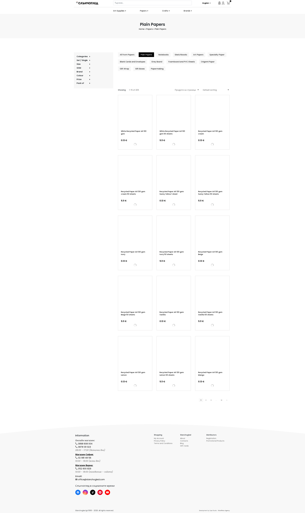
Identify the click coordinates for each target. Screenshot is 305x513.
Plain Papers (146, 54)
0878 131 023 (84, 446)
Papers (143, 10)
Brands (187, 10)
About (182, 438)
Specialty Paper (217, 54)
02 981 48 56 (84, 457)
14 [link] (221, 400)
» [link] (226, 400)
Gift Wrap (124, 68)
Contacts (184, 441)
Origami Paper (208, 61)
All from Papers (127, 54)
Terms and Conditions (163, 443)
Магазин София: (84, 454)
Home (141, 29)
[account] (223, 2)
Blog (182, 443)
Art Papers (198, 54)
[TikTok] (92, 492)
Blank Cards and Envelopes (132, 61)
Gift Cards (184, 446)
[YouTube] (107, 492)
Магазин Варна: (84, 465)
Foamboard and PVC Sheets (181, 61)
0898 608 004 (85, 443)
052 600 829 (84, 468)
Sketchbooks (181, 54)
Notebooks (163, 54)
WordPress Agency (224, 510)
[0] (228, 2)
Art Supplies (118, 10)
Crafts (165, 10)
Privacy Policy (159, 441)
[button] (206, 3)
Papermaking (157, 68)
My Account (159, 438)
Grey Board (156, 61)
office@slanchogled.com (91, 479)
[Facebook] (78, 492)
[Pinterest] (100, 492)
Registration (211, 438)
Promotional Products (215, 441)
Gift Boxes (140, 68)
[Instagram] (85, 492)
